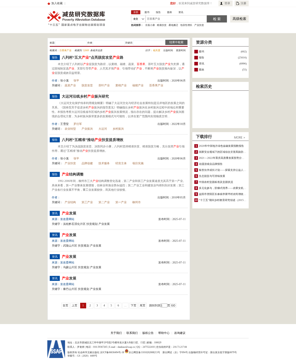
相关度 (156, 50)
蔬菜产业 (70, 85)
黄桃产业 (121, 85)
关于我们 (116, 332)
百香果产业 (156, 85)
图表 (201, 69)
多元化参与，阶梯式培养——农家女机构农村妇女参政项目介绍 (235, 188)
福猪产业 (138, 85)
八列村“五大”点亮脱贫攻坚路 (92, 57)
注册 (243, 3)
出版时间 (168, 50)
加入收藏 (57, 3)
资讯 (201, 63)
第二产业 (104, 202)
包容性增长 (186, 25)
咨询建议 (179, 332)
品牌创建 (87, 163)
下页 (133, 305)
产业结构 (70, 202)
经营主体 (121, 163)
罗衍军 (77, 123)
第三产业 (87, 202)
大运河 (102, 128)
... (125, 305)
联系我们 (132, 332)
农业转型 (70, 128)
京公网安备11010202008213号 (144, 352)
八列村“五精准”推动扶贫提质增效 (92, 140)
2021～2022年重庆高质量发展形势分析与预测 (225, 157)
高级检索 (239, 19)
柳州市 (136, 202)
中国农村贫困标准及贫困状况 (216, 182)
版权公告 (148, 332)
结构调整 (73, 174)
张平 (76, 80)
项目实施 (138, 163)
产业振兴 (87, 128)
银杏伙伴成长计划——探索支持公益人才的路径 (226, 169)
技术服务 (104, 163)
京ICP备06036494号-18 (112, 352)
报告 (201, 57)
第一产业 (121, 202)
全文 (135, 18)
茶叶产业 (104, 85)
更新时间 (181, 50)
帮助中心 (164, 332)
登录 (227, 3)
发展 (69, 213)
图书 (201, 51)
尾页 (142, 305)
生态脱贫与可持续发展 (212, 175)
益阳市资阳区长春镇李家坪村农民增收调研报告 (226, 194)
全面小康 (150, 25)
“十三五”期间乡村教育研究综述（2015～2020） (227, 200)
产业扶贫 (199, 25)
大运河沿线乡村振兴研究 (85, 96)
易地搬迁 (173, 25)
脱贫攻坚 (87, 85)
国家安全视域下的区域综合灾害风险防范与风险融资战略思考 (234, 151)
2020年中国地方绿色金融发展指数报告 (221, 145)
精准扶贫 (162, 25)
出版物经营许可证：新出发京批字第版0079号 (212, 352)
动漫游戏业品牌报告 (211, 163)
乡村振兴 (118, 128)
